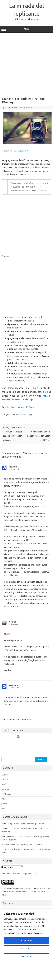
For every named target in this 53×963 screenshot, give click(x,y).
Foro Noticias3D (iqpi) (22, 407)
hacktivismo (6, 794)
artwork (4, 780)
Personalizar (26, 948)
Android (4, 775)
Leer (13, 414)
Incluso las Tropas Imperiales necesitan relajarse (12, 436)
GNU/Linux (5, 789)
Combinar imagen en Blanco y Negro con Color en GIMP (38, 436)
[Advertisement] (26, 63)
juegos (4, 804)
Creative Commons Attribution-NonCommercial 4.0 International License (26, 891)
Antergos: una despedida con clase (27, 844)
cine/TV (4, 784)
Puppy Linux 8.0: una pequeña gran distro (26, 824)
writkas (12, 621)
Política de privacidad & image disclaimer (18, 874)
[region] (26, 936)
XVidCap (28, 399)
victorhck (5, 844)
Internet (4, 799)
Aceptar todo (27, 940)
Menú (26, 29)
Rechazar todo (26, 956)
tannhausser (12, 107)
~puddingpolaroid (20, 151)
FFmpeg (29, 414)
